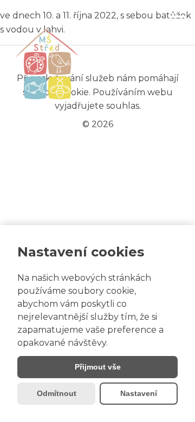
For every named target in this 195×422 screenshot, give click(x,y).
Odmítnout (56, 393)
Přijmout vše (98, 366)
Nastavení (138, 393)
